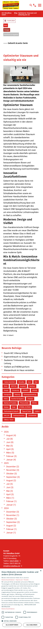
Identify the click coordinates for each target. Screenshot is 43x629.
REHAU (34, 403)
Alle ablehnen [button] (32, 625)
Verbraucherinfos (18, 415)
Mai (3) (9, 491)
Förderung (15, 390)
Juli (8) (9, 439)
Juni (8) (9, 442)
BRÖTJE (13, 386)
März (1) (10, 498)
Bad (5, 25)
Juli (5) (9, 484)
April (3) (10, 494)
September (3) (13, 477)
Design (6, 30)
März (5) (10, 452)
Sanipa (6, 407)
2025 (6, 463)
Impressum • (20, 580)
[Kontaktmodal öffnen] (34, 5)
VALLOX (6, 415)
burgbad (23, 386)
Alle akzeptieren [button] (12, 625)
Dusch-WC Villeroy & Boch (16, 353)
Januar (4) (11, 459)
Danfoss (32, 386)
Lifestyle (30, 399)
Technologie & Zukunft (11, 411)
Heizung (17, 394)
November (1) (12, 515)
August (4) (11, 435)
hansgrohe (7, 394)
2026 (6, 432)
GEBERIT (25, 390)
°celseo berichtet (9, 382)
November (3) (12, 470)
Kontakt (26, 580)
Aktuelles (21, 382)
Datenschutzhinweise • (9, 580)
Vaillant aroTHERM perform (17, 367)
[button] (39, 5)
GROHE (34, 390)
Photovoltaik (24, 403)
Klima (6, 399)
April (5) (10, 449)
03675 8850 (14, 561)
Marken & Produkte (10, 403)
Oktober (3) (11, 473)
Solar (14, 407)
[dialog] (21, 598)
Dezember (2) (12, 466)
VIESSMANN (32, 415)
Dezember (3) (12, 512)
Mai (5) (9, 445)
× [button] (40, 571)
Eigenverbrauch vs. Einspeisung (18, 356)
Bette (5, 386)
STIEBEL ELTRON (24, 407)
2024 (6, 508)
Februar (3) (11, 456)
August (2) (11, 480)
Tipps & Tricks (26, 411)
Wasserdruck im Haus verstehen (19, 370)
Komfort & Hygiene (11, 34)
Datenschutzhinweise (8, 609)
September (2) (13, 522)
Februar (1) (11, 501)
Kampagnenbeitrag (30, 394)
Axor (29, 382)
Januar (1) (11, 504)
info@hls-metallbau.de (11, 566)
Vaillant (37, 411)
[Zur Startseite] (11, 5)
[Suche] (31, 5)
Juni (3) (9, 487)
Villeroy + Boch (8, 419)
